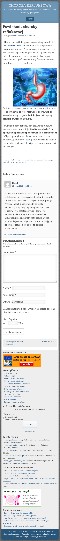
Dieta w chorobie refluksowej (14, 389)
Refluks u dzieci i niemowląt (14, 378)
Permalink (22, 162)
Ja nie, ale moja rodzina (14, 420)
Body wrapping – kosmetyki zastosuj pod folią (20, 515)
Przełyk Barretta (48, 341)
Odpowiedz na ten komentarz (15, 235)
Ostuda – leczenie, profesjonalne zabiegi (19, 513)
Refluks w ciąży (9, 376)
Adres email (9, 294)
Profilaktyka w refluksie (12, 394)
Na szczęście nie (11, 417)
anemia (23, 160)
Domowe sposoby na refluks (14, 402)
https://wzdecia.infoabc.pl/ (14, 455)
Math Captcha (10, 319)
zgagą (29, 139)
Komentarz (9, 252)
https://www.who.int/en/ (13, 445)
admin (14, 36)
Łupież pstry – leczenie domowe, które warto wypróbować (25, 518)
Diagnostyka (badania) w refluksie (17, 384)
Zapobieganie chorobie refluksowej (17, 391)
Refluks (13, 160)
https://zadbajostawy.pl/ (13, 440)
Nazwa (7, 287)
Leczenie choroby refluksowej (14, 386)
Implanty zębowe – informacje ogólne (24, 470)
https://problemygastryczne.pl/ (16, 461)
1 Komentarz (13, 162)
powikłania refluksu (40, 160)
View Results (30, 431)
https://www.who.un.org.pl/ (14, 450)
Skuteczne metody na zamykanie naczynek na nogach (24, 526)
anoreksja (30, 160)
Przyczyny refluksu (10, 373)
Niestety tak (9, 414)
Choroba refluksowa (30, 5)
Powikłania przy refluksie (13, 397)
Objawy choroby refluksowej (14, 381)
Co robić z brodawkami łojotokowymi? (24, 473)
